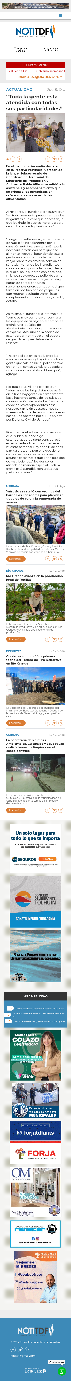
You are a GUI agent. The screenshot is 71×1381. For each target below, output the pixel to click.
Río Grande (15, 570)
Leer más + (16, 558)
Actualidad (19, 89)
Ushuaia (12, 486)
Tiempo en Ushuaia (35, 49)
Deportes (13, 651)
